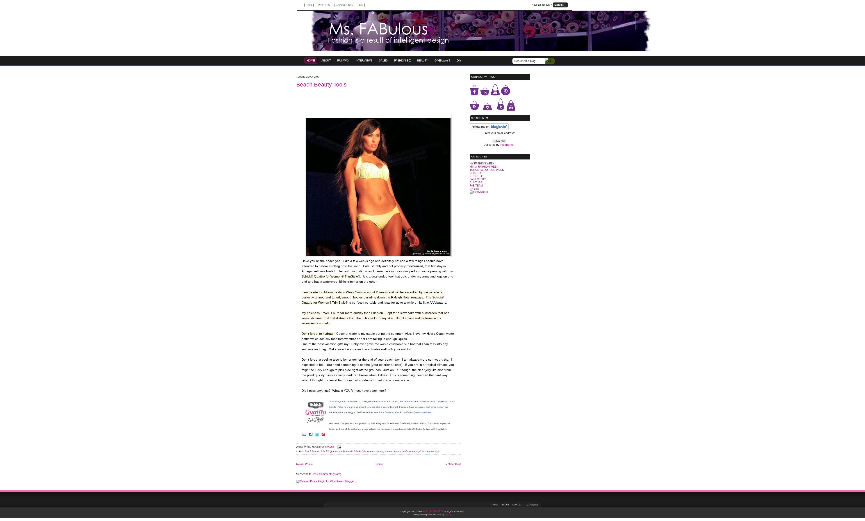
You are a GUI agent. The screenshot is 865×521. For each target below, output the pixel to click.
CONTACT (517, 504)
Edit (361, 5)
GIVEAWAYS (442, 60)
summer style (432, 451)
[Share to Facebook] (310, 436)
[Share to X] (317, 436)
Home (309, 5)
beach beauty (312, 451)
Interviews (364, 60)
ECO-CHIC (476, 176)
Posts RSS (324, 5)
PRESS (474, 188)
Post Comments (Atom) (327, 474)
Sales (383, 60)
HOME (311, 60)
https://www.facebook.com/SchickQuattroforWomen (405, 412)
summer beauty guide (396, 451)
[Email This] (304, 436)
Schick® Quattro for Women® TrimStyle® (343, 451)
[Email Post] (338, 446)
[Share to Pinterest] (323, 436)
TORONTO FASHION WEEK (487, 169)
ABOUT (505, 504)
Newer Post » (304, 464)
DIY (459, 60)
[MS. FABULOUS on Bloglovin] (489, 129)
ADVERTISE (532, 504)
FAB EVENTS (478, 179)
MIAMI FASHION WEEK (484, 166)
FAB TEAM (476, 185)
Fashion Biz (402, 60)
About (326, 60)
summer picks (416, 451)
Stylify (448, 514)
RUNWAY (343, 60)
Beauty (422, 60)
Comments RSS (344, 5)
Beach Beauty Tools (321, 84)
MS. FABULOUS (434, 511)
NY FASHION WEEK (482, 163)
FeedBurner (507, 144)
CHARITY (476, 173)
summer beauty (375, 451)
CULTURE (476, 182)
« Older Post (453, 464)
